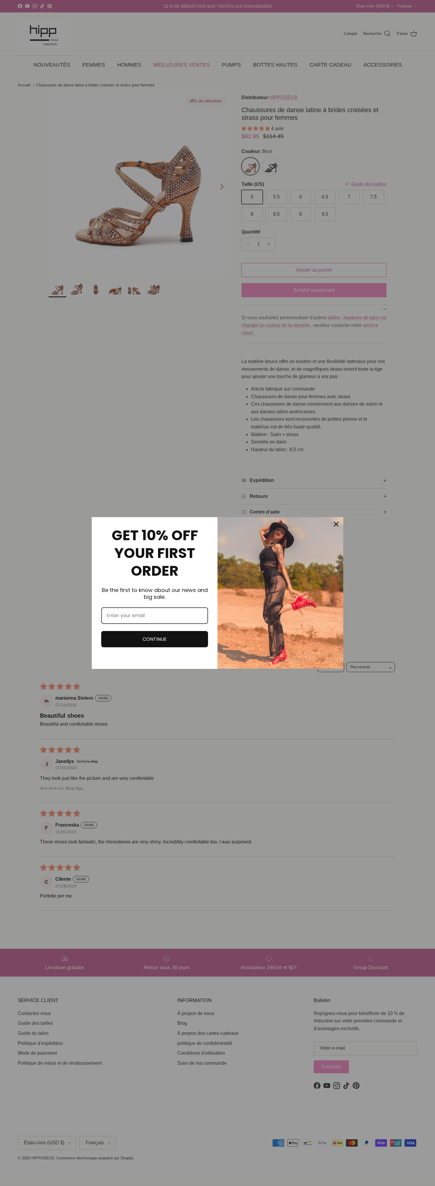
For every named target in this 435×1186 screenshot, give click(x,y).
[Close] (336, 524)
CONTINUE (155, 639)
